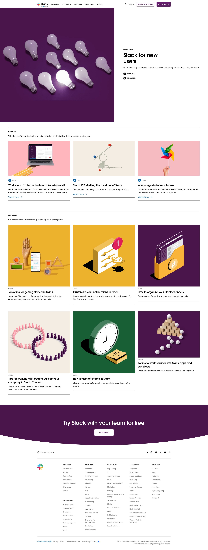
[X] (161, 452)
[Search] (126, 4)
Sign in (131, 4)
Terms (62, 542)
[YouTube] (165, 452)
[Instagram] (151, 452)
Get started (163, 4)
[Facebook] (156, 452)
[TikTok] (170, 452)
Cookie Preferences (73, 542)
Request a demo (145, 4)
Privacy (55, 542)
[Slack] (42, 4)
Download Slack (43, 542)
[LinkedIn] (147, 452)
